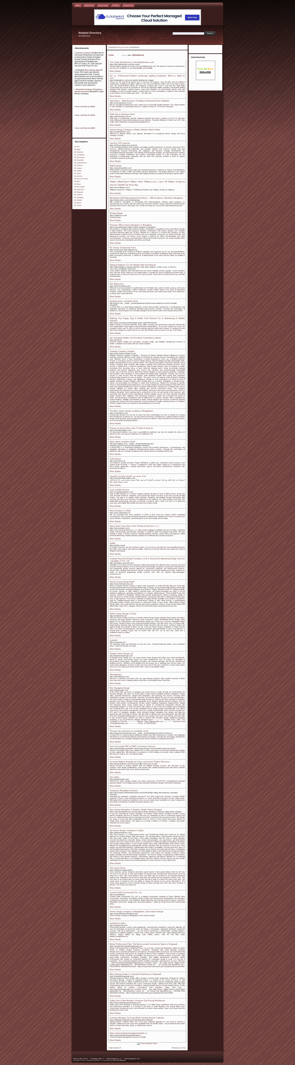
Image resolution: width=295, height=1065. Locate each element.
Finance (80, 165)
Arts (78, 147)
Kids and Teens (82, 179)
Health (79, 171)
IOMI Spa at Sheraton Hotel (122, 114)
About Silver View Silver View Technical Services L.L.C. (135, 526)
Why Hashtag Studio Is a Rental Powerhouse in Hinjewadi (135, 974)
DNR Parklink (116, 166)
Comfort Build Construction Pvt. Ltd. (126, 892)
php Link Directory (119, 1060)
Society (79, 200)
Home (79, 173)
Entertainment (82, 163)
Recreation (81, 187)
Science (80, 195)
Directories (81, 157)
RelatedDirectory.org (116, 47)
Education (80, 160)
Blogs (79, 149)
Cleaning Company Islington (122, 351)
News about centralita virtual (122, 441)
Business (80, 152)
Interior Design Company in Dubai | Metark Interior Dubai (135, 130)
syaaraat (113, 640)
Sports (79, 203)
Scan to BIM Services (119, 490)
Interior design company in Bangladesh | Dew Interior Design (136, 911)
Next (184, 1048)
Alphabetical (138, 55)
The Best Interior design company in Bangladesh (131, 411)
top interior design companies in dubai (126, 830)
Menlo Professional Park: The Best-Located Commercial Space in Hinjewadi (143, 944)
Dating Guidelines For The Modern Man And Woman (133, 265)
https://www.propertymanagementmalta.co (128, 1033)
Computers (81, 155)
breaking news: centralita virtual (124, 301)
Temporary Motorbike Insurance (124, 790)
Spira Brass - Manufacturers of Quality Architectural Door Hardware (139, 101)
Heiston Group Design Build (122, 582)
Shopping (80, 197)
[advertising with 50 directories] (147, 1043)
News (79, 184)
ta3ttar (112, 543)
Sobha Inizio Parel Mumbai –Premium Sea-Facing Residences (137, 1000)
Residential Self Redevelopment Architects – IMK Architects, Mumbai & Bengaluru (146, 198)
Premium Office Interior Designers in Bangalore (131, 225)
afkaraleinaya (116, 674)
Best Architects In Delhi (120, 511)
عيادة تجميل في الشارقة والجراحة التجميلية (128, 476)
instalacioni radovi (118, 923)
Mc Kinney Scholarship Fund (122, 248)
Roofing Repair (116, 213)
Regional (80, 192)
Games (79, 168)
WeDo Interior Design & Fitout (123, 614)
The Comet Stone (117, 868)
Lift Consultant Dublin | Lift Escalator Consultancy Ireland (135, 338)
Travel (79, 205)
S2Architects (115, 459)
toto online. (115, 777)
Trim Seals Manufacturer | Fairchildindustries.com (132, 62)
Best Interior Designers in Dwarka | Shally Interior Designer (136, 809)
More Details (115, 71)
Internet (79, 176)
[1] (180, 1048)
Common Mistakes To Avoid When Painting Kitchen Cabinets (137, 1018)
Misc (78, 181)
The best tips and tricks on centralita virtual (129, 731)
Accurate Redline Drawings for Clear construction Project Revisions (140, 762)
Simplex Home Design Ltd (121, 653)
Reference (80, 189)
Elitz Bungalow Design (120, 688)
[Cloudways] (147, 24)
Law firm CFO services (120, 143)
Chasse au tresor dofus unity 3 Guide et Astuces (131, 428)
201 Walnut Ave (117, 284)
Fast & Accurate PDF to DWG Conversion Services (132, 746)
